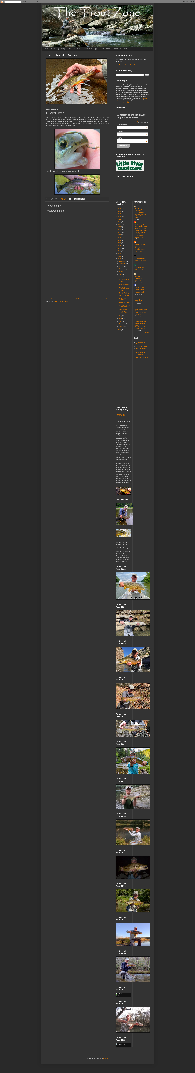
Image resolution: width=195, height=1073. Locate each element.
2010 (119, 251)
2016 (119, 235)
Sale (126, 49)
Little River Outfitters (142, 346)
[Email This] (75, 199)
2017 (119, 232)
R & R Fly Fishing (141, 348)
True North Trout (140, 258)
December (122, 261)
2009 (119, 253)
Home (46, 49)
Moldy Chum (139, 300)
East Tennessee (124, 282)
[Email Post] (69, 199)
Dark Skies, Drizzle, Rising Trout (124, 288)
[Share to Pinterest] (83, 199)
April (120, 318)
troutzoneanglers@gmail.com (125, 102)
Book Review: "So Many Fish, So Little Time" (124, 311)
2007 (119, 259)
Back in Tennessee (125, 302)
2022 (119, 219)
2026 (119, 208)
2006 (119, 330)
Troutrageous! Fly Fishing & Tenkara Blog (140, 323)
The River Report (124, 279)
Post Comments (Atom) (61, 301)
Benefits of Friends (140, 269)
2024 (119, 214)
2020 (119, 224)
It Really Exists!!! (124, 284)
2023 (119, 216)
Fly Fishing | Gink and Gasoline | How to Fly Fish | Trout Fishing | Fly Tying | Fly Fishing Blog (141, 228)
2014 (119, 240)
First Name (132, 131)
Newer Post (49, 298)
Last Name (132, 138)
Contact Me (117, 49)
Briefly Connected (124, 295)
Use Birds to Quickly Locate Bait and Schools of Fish (140, 235)
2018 (119, 230)
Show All (147, 332)
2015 (119, 237)
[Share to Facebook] (81, 199)
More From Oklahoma (123, 299)
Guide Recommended (140, 351)
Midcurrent (139, 355)
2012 (119, 245)
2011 (119, 248)
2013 (119, 243)
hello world (138, 280)
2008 (119, 256)
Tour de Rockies (124, 293)
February (122, 324)
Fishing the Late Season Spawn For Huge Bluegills (140, 249)
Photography (105, 49)
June (121, 277)
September (122, 269)
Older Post (105, 298)
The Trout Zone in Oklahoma (124, 306)
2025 (119, 211)
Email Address (132, 124)
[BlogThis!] (77, 199)
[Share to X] (79, 199)
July (120, 274)
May (120, 316)
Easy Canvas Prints (142, 357)
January (121, 326)
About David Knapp (90, 49)
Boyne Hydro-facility (140, 260)
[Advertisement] (77, 279)
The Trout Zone (139, 267)
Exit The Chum (139, 301)
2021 (119, 222)
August (121, 271)
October (121, 266)
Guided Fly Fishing (58, 49)
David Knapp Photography (121, 414)
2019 (119, 227)
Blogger (105, 1058)
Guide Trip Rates (74, 49)
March (121, 321)
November (122, 263)
